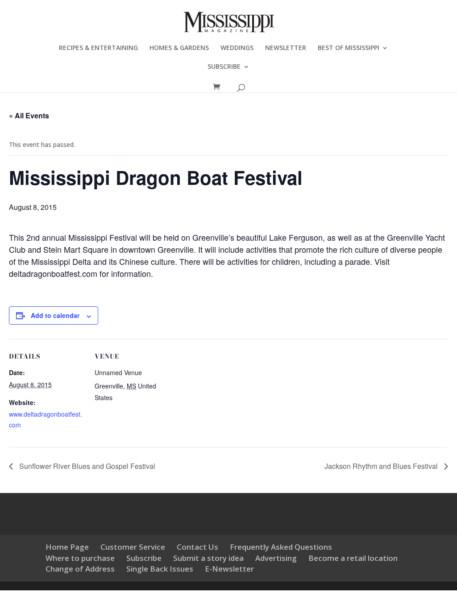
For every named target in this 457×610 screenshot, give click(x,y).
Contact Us (197, 547)
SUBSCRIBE (224, 67)
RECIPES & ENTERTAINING (98, 48)
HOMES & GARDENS (179, 48)
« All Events (29, 115)
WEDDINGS (236, 48)
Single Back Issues (159, 569)
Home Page (67, 547)
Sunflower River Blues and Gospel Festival (86, 466)
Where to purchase (80, 558)
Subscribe (144, 558)
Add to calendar (55, 315)
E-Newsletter (229, 569)
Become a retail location (353, 558)
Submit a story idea (208, 558)
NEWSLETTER (285, 48)
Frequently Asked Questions (281, 547)
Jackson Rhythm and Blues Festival (382, 466)
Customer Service (132, 547)
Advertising (276, 558)
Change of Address (80, 569)
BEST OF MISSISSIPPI (348, 48)
